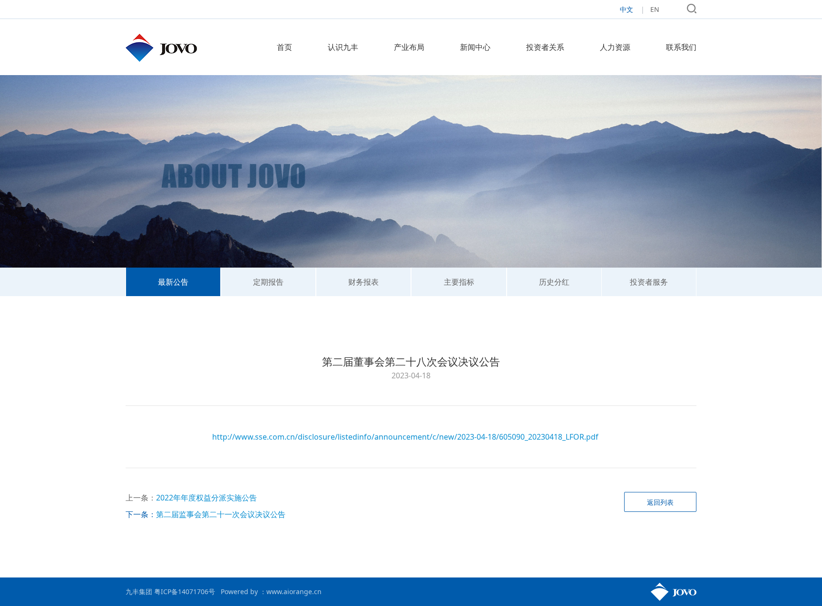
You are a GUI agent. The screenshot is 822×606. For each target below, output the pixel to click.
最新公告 (173, 282)
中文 (626, 9)
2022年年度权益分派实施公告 (206, 497)
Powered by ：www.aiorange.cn (271, 591)
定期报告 (268, 282)
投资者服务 (649, 282)
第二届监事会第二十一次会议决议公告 (220, 514)
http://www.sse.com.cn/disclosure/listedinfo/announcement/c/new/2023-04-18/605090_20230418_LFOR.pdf (405, 437)
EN (654, 9)
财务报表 (363, 282)
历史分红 (554, 282)
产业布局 (409, 47)
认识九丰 (343, 47)
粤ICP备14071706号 (184, 591)
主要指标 (459, 282)
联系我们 (681, 47)
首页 (284, 47)
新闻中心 (475, 47)
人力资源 (615, 47)
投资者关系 (545, 47)
